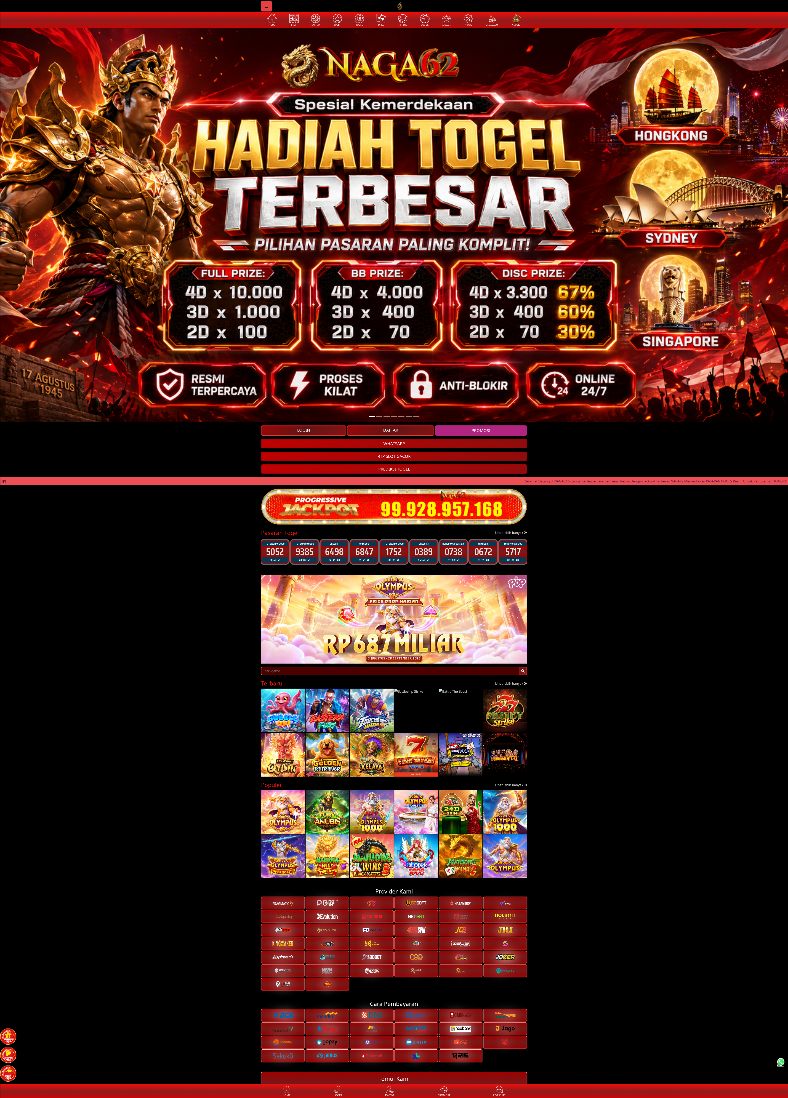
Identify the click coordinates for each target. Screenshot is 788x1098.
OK (394, 582)
